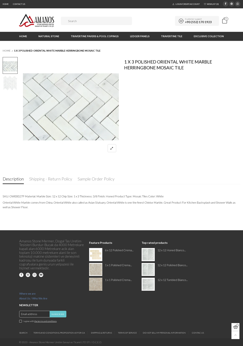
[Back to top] (235, 335)
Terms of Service (127, 332)
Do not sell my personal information (164, 332)
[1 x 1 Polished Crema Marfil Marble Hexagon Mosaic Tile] (95, 269)
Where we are (27, 293)
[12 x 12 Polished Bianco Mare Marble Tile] (148, 269)
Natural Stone (48, 36)
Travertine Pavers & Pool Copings (94, 36)
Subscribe (58, 314)
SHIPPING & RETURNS (101, 332)
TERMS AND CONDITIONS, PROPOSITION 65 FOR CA (59, 332)
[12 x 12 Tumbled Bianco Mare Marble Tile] (148, 284)
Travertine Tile (171, 36)
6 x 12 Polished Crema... (119, 250)
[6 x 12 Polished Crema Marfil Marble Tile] (95, 254)
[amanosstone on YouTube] (41, 275)
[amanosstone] (37, 20)
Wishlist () (213, 4)
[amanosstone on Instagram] (34, 275)
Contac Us (198, 332)
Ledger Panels (139, 36)
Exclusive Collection (209, 36)
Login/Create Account (188, 4)
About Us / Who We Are (33, 298)
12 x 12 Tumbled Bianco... (172, 279)
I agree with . (40, 321)
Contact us (19, 4)
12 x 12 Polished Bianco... (172, 265)
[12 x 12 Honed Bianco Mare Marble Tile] (148, 254)
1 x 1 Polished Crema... (118, 265)
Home (6, 4)
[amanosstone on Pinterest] (28, 275)
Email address (29, 314)
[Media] (112, 148)
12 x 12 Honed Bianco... (171, 250)
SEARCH (23, 332)
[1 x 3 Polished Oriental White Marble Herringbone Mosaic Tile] (71, 107)
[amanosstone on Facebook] (21, 275)
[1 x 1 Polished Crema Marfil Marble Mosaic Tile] (95, 284)
